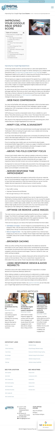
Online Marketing (9, 348)
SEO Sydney (8, 372)
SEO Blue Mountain (9, 389)
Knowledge (8, 355)
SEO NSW (7, 376)
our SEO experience (26, 95)
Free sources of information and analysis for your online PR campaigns (42, 308)
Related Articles (13, 57)
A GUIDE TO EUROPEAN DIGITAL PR (11, 306)
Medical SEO (32, 382)
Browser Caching (13, 52)
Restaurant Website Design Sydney (37, 351)
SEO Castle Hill (8, 393)
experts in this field (33, 282)
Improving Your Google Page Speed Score (17, 13)
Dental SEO (31, 379)
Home (6, 345)
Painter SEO (31, 386)
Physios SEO (31, 372)
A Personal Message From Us (37, 1)
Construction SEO (33, 376)
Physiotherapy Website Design (36, 348)
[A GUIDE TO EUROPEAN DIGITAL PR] (11, 298)
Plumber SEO (32, 389)
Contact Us (7, 358)
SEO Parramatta (9, 386)
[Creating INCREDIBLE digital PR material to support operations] (27, 298)
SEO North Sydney (9, 382)
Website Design (32, 345)
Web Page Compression (15, 38)
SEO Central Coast (9, 396)
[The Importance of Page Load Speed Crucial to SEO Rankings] (1, 215)
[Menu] (52, 7)
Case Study (7, 351)
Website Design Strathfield (35, 362)
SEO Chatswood (9, 379)
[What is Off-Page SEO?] (54, 215)
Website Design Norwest (34, 358)
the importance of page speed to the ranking (28, 72)
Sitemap (7, 362)
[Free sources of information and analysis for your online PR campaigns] (43, 298)
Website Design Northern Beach (36, 355)
